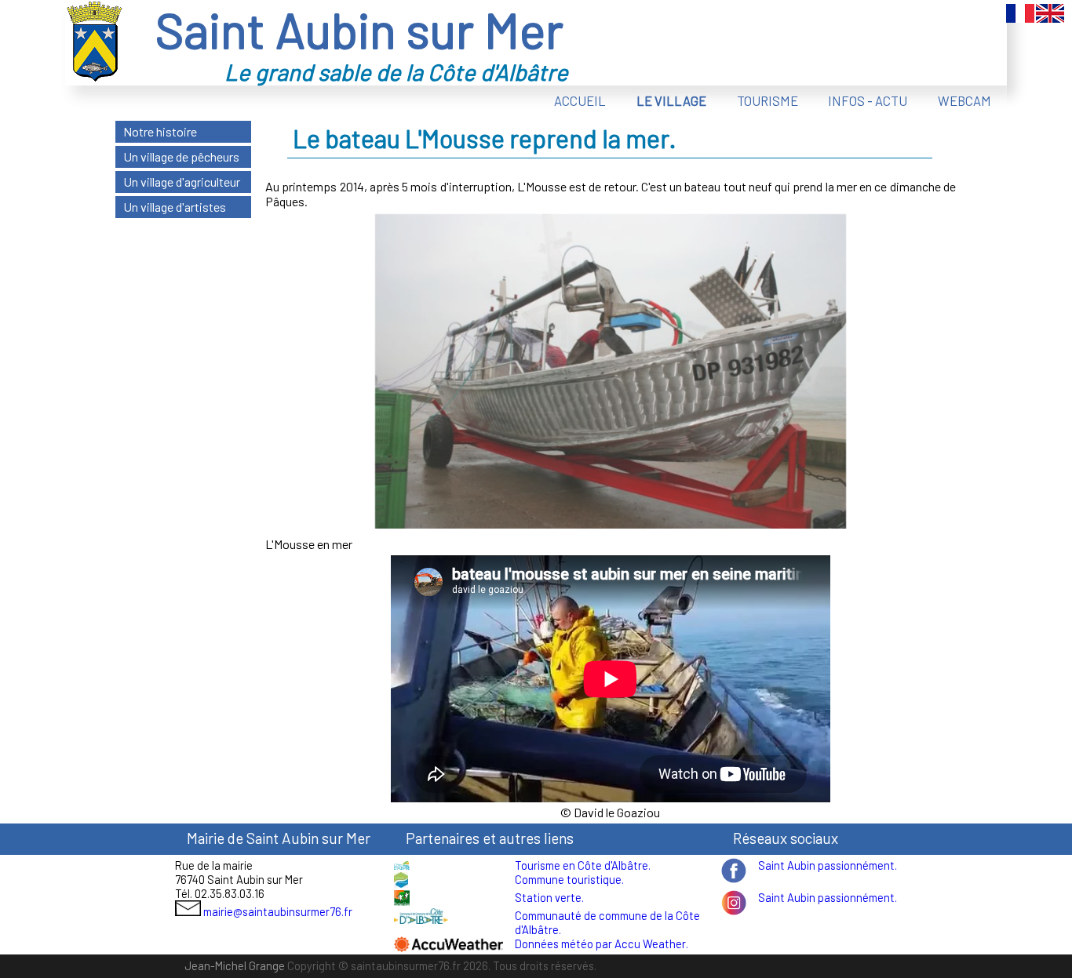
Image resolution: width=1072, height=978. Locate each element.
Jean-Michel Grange (234, 965)
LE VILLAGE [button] (671, 100)
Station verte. (549, 897)
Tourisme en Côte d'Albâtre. (583, 865)
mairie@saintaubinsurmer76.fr (277, 911)
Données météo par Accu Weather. (601, 943)
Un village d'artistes (174, 206)
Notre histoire (160, 131)
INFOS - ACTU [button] (867, 100)
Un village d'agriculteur (181, 181)
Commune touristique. (569, 879)
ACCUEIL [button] (580, 100)
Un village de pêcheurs (181, 156)
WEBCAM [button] (964, 100)
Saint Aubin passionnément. (827, 865)
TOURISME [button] (767, 100)
